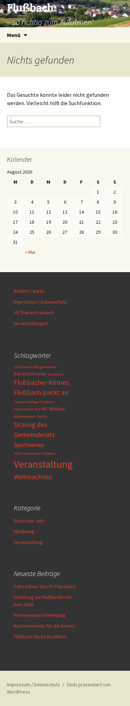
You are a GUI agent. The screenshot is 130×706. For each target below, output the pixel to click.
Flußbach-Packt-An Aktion (40, 636)
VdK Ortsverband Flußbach (34, 453)
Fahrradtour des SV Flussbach (45, 586)
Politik (42, 416)
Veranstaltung (43, 464)
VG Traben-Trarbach (34, 312)
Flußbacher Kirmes (41, 382)
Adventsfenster (30, 374)
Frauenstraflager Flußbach (34, 402)
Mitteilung (24, 531)
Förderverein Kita (27, 409)
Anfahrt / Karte (29, 291)
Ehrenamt (55, 374)
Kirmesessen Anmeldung (40, 615)
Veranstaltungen (31, 323)
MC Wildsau (53, 409)
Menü (13, 34)
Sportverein (29, 445)
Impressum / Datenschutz (40, 302)
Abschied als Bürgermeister (35, 367)
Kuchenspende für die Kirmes (44, 626)
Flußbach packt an (41, 392)
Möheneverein (25, 416)
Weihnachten (33, 477)
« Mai (30, 252)
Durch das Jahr (29, 521)
